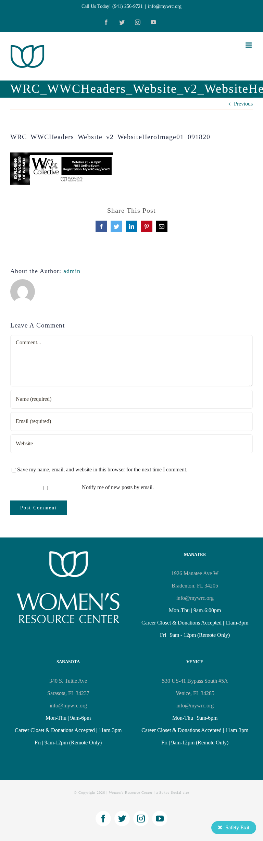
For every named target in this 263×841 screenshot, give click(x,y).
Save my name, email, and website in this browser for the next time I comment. (102, 469)
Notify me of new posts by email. (118, 487)
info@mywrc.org (164, 6)
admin (71, 271)
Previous (243, 104)
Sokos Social (170, 792)
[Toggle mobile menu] (249, 45)
